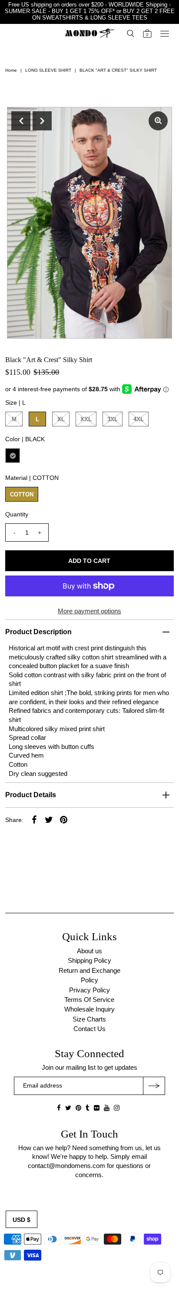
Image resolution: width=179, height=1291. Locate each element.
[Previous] (20, 120)
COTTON (21, 494)
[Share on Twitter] (48, 819)
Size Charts (89, 1019)
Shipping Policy (89, 960)
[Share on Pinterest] (63, 819)
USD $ (21, 1219)
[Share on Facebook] (33, 819)
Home (11, 70)
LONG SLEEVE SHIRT (48, 70)
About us (89, 951)
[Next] (42, 120)
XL (61, 419)
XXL (86, 419)
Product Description (38, 632)
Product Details (30, 795)
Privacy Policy (89, 990)
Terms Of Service (89, 999)
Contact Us (89, 1028)
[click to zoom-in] (158, 120)
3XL (112, 419)
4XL (138, 419)
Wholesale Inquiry (89, 1009)
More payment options (89, 611)
